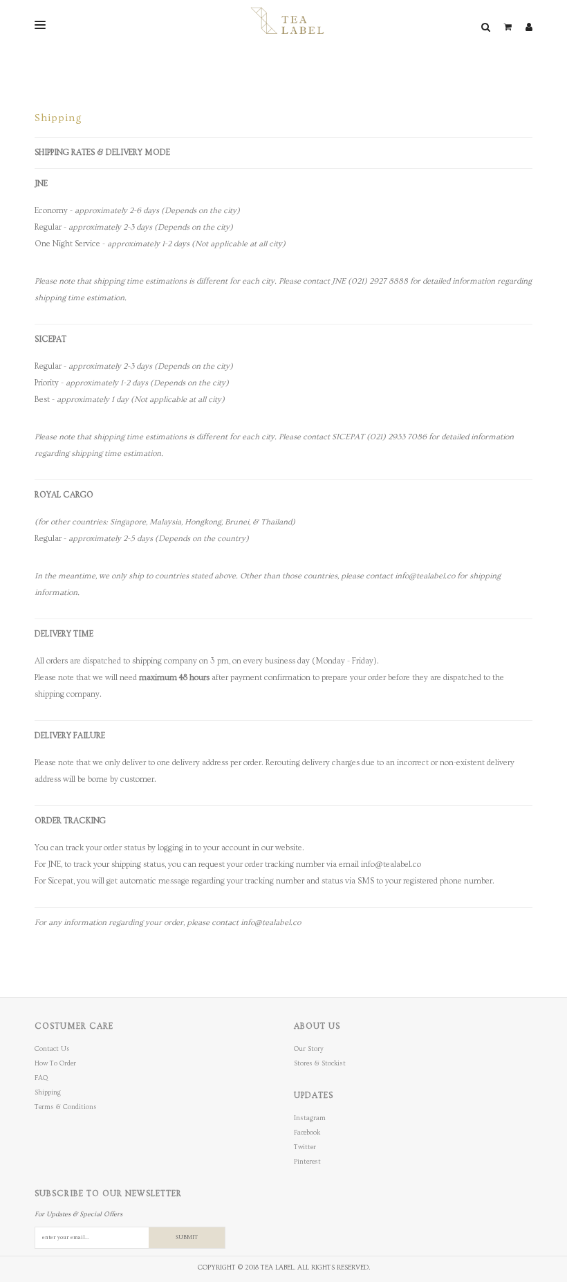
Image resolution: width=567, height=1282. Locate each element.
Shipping (48, 1092)
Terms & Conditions (66, 1107)
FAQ (41, 1078)
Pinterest (307, 1161)
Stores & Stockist (320, 1063)
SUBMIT (187, 1237)
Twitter (305, 1147)
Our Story (309, 1049)
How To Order (55, 1063)
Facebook (307, 1132)
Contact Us (52, 1049)
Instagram (310, 1118)
